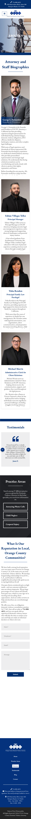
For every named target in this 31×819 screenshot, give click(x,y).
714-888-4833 (16, 2)
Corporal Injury (12, 524)
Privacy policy (20, 811)
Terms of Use (11, 811)
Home (15, 756)
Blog (15, 775)
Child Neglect (11, 515)
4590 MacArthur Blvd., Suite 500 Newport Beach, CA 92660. (16, 5)
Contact (15, 779)
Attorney (15, 766)
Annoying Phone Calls (15, 506)
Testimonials (15, 770)
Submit (15, 674)
